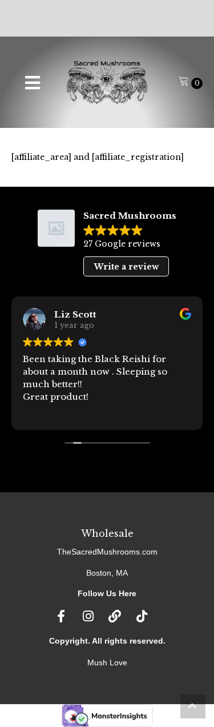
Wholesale (107, 533)
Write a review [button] (126, 267)
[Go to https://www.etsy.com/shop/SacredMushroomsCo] (114, 617)
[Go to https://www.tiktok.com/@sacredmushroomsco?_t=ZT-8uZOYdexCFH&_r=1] (141, 617)
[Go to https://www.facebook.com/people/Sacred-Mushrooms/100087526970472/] (61, 617)
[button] (192, 706)
